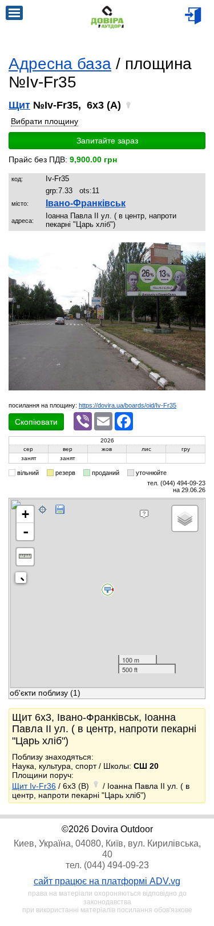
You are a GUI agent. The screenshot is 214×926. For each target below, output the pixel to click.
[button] (195, 253)
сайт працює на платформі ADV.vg (107, 881)
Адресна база (60, 64)
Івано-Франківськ (86, 203)
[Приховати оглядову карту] (23, 579)
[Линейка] (25, 556)
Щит (19, 105)
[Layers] (184, 518)
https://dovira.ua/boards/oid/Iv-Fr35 (127, 405)
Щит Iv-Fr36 (34, 786)
